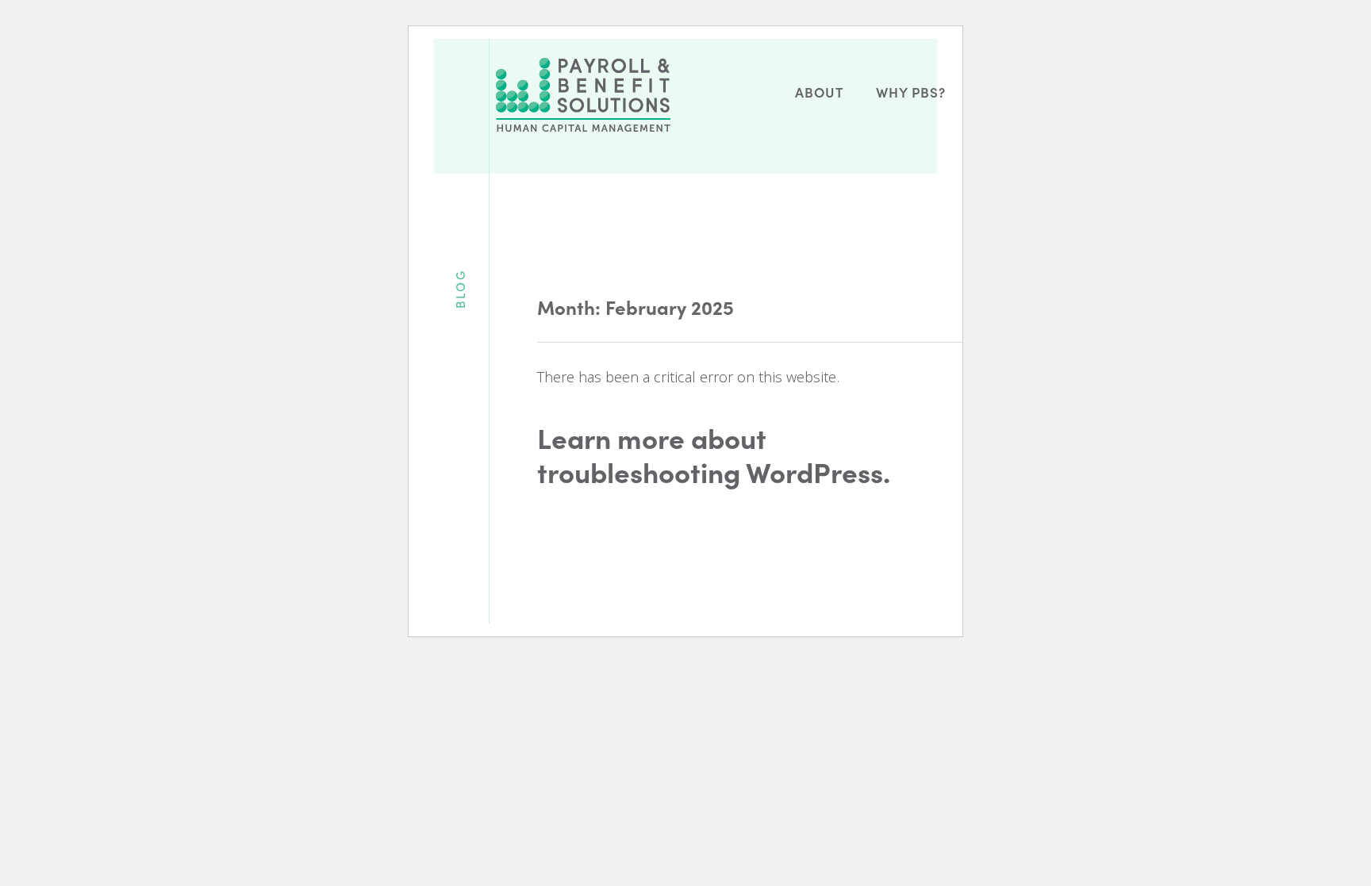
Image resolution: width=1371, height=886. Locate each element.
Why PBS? (911, 92)
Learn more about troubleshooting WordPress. (713, 454)
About (819, 92)
